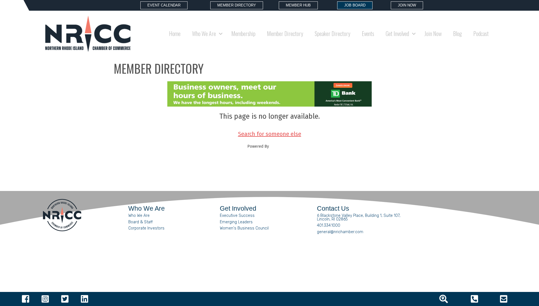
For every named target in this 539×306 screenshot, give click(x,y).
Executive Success (237, 215)
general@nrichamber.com (340, 232)
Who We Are (139, 215)
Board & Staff (140, 222)
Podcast (481, 33)
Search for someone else (269, 133)
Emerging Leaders (236, 222)
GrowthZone (281, 146)
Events (368, 33)
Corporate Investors (146, 228)
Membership (243, 33)
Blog (457, 33)
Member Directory (285, 33)
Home (175, 33)
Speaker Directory (332, 33)
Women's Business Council (244, 228)
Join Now (433, 33)
